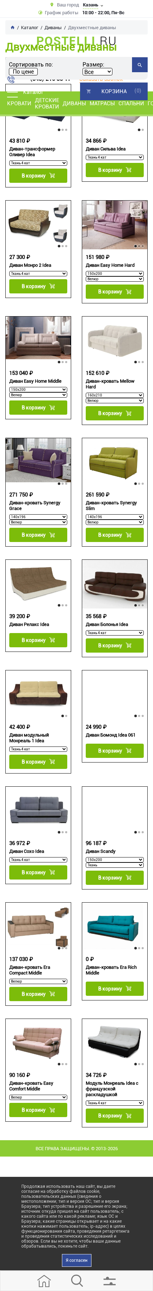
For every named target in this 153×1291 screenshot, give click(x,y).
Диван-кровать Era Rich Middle (111, 970)
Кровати (19, 103)
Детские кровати (47, 103)
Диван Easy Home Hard (110, 265)
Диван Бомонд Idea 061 (111, 735)
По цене (23, 71)
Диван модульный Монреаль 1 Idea (29, 737)
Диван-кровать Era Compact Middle (29, 970)
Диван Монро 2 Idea (30, 265)
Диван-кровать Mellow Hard (110, 383)
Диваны (74, 103)
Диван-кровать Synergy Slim (111, 505)
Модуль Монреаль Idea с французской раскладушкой (112, 1088)
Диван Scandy (101, 851)
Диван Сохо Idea (26, 851)
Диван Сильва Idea (106, 149)
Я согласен (77, 1260)
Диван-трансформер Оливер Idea (32, 151)
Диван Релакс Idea (29, 624)
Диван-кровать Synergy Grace (34, 505)
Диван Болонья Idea (107, 624)
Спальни (131, 103)
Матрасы (102, 103)
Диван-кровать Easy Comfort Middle (31, 1085)
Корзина (114, 91)
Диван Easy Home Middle (35, 381)
